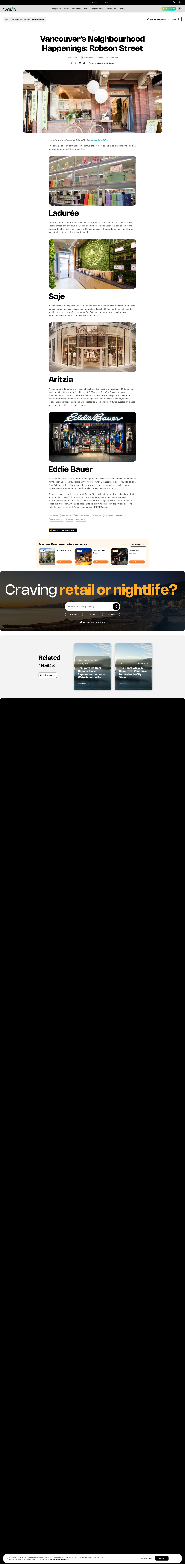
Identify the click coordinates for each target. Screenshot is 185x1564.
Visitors (94, 2)
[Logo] (9, 8)
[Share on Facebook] (71, 63)
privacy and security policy (59, 1559)
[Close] (7, 1558)
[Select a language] (179, 2)
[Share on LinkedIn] (80, 63)
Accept (161, 1558)
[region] (92, 1558)
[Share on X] (75, 63)
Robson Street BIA (99, 140)
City (6, 19)
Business (106, 2)
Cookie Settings (146, 1558)
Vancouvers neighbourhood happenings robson (28, 19)
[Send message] (116, 606)
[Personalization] (180, 9)
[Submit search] (174, 2)
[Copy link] (84, 63)
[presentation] (92, 30)
